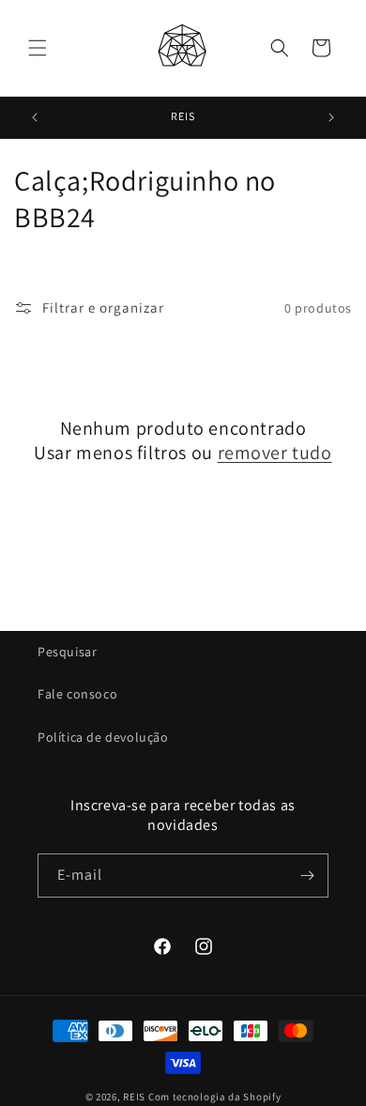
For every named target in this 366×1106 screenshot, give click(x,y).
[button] (37, 48)
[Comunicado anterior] (34, 117)
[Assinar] (307, 875)
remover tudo (275, 452)
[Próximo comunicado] (331, 117)
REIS (134, 1096)
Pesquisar (67, 651)
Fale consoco (77, 693)
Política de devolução (103, 737)
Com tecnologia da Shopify (215, 1096)
